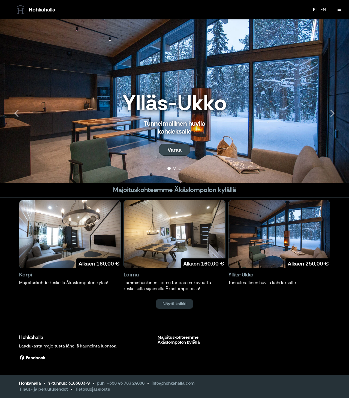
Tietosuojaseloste (92, 389)
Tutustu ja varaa (174, 149)
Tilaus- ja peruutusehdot (43, 389)
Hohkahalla (31, 337)
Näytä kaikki (174, 303)
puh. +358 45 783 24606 (121, 383)
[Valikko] (339, 9)
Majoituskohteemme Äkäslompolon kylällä (179, 340)
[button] (26, 101)
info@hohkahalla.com (173, 383)
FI (315, 9)
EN (323, 9)
